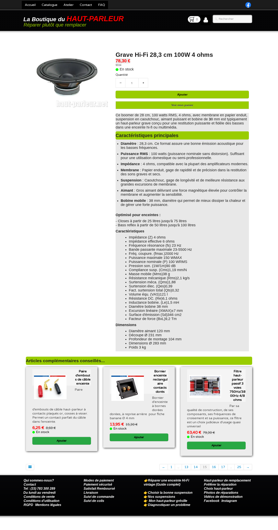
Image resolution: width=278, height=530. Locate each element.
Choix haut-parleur (219, 488)
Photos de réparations (221, 492)
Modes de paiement (99, 480)
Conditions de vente (39, 496)
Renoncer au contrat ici (41, 526)
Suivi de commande (99, 496)
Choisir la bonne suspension (170, 492)
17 (223, 467)
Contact (86, 5)
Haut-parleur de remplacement (227, 480)
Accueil (30, 5)
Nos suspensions (161, 496)
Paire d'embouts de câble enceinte (83, 377)
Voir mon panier (182, 105)
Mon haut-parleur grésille (168, 501)
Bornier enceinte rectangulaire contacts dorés (160, 381)
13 (186, 467)
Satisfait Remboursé (99, 488)
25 (239, 467)
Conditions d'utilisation (41, 501)
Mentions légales (48, 505)
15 (205, 467)
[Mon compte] (205, 20)
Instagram (229, 501)
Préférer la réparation (220, 484)
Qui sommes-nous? (39, 480)
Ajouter (182, 94)
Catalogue (49, 5)
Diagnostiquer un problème (169, 505)
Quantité (122, 75)
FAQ (101, 5)
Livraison (91, 492)
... (178, 467)
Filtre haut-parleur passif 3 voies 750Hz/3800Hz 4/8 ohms (237, 385)
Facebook (211, 501)
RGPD (28, 505)
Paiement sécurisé (98, 484)
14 (196, 467)
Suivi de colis (94, 501)
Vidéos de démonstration (223, 496)
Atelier (68, 5)
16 (214, 467)
